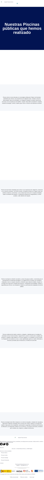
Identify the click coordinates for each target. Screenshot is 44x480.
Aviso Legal (32, 477)
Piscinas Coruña (4, 455)
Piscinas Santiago (4, 457)
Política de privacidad (14, 477)
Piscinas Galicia (4, 452)
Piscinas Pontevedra (5, 460)
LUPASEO (33, 474)
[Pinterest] (7, 444)
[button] (17, 3)
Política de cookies (23, 477)
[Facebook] (1, 444)
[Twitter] (4, 444)
